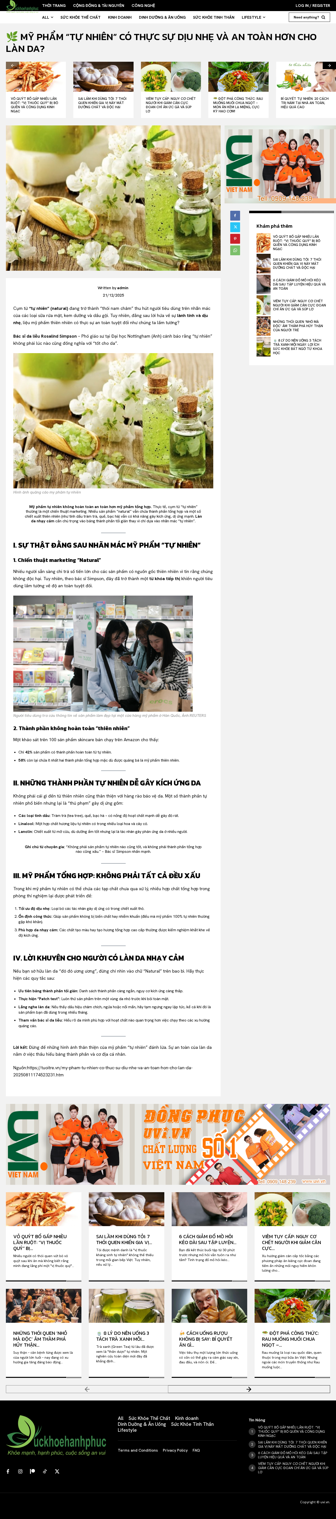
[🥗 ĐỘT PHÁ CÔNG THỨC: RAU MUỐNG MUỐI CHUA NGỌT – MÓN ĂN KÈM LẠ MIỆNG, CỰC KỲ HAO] (238, 77)
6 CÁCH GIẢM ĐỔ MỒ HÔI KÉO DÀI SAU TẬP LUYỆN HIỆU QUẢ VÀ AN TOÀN (299, 284)
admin (122, 288)
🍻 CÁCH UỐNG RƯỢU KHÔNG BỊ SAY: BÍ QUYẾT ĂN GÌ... (205, 1339)
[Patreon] (32, 1472)
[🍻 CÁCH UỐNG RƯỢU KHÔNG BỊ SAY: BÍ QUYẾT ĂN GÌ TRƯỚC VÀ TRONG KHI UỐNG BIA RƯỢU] (209, 1306)
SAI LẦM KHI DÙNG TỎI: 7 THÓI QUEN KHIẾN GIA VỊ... (124, 1239)
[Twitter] (235, 227)
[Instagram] (20, 1472)
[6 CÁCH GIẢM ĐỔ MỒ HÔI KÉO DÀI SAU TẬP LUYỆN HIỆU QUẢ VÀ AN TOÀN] (264, 284)
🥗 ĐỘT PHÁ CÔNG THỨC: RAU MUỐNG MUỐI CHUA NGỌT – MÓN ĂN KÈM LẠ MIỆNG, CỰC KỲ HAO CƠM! (238, 104)
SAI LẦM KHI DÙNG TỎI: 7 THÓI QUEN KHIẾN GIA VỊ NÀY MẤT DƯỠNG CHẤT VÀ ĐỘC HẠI (102, 102)
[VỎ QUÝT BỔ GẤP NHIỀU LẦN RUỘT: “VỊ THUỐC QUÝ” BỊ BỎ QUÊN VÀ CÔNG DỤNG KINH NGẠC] (36, 77)
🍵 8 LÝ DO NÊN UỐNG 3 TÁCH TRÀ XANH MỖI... (122, 1336)
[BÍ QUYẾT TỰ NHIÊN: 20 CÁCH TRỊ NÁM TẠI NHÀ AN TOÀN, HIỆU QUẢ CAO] (306, 77)
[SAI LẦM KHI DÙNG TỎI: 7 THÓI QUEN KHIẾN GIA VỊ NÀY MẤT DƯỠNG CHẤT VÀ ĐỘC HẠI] (103, 77)
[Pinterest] (235, 239)
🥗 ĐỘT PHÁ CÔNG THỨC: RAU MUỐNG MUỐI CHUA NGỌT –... (290, 1339)
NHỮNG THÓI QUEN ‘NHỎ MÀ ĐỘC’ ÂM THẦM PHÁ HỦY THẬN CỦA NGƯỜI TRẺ (298, 325)
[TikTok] (45, 1472)
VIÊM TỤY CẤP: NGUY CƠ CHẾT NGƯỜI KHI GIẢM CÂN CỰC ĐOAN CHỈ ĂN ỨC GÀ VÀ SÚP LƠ (171, 104)
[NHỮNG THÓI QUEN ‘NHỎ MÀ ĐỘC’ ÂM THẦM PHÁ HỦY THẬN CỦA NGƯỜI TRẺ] (264, 326)
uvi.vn (325, 1502)
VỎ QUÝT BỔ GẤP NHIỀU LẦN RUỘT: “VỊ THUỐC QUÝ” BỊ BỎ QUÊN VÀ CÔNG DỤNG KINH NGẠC (34, 104)
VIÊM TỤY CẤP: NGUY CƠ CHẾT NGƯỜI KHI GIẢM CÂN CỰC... (291, 1242)
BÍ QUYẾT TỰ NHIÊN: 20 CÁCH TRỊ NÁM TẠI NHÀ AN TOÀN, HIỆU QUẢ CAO (305, 102)
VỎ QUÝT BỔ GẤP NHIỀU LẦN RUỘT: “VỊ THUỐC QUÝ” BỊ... (40, 1242)
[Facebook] (235, 216)
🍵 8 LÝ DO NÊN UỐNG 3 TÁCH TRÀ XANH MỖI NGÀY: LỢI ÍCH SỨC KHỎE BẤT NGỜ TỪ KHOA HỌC (297, 346)
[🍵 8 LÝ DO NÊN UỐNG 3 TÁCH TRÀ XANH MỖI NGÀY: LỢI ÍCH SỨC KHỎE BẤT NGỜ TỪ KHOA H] (264, 346)
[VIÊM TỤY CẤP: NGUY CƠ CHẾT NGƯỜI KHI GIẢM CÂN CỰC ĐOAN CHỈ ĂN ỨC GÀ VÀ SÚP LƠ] (171, 77)
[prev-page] (12, 65)
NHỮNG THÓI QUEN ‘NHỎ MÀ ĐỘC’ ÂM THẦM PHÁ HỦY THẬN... (40, 1339)
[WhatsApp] (235, 250)
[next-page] (329, 65)
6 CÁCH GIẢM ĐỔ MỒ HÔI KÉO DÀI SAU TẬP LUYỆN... (207, 1239)
